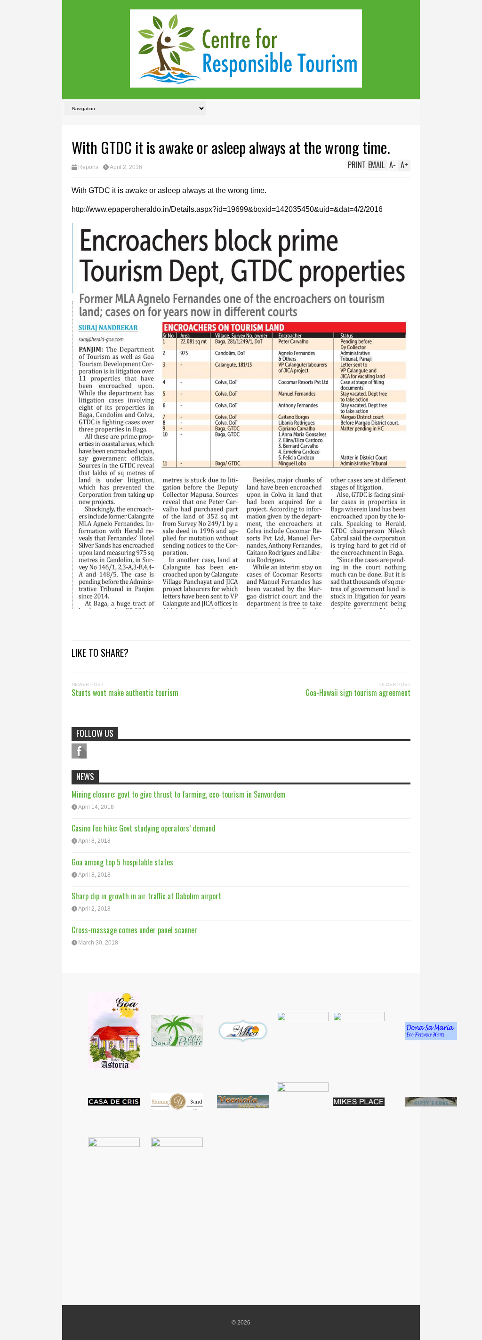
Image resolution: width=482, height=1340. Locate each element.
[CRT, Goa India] (246, 81)
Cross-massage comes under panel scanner (134, 930)
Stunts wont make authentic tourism (125, 692)
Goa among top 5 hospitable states (122, 862)
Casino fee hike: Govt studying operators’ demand (144, 828)
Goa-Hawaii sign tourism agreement (357, 692)
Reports (88, 167)
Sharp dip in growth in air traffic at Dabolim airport (146, 896)
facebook (79, 751)
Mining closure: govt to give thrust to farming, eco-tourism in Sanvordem (179, 794)
